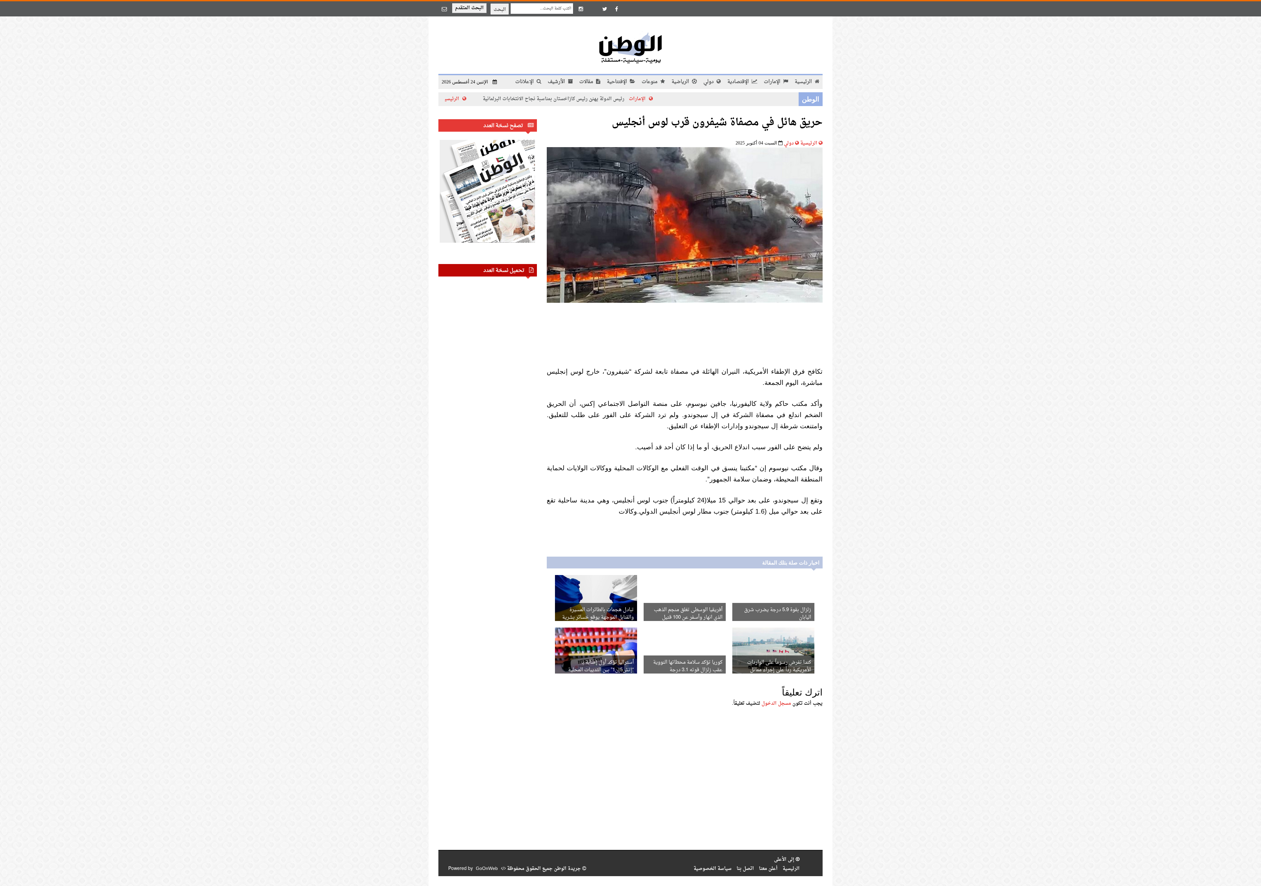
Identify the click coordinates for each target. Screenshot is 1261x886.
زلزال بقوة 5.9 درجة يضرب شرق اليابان (777, 613)
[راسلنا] (444, 8)
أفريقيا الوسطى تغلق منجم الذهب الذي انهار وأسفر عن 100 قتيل (688, 613)
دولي (709, 82)
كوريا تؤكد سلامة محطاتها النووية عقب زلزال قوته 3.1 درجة (687, 666)
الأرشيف (557, 82)
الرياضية (681, 82)
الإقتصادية (738, 82)
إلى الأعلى (785, 859)
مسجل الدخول (776, 703)
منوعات (650, 82)
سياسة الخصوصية (713, 868)
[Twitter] (604, 8)
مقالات (586, 82)
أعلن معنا (768, 868)
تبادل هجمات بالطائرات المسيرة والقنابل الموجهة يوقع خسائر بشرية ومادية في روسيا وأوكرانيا (598, 617)
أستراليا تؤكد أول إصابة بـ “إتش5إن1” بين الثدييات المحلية (601, 666)
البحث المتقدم (469, 8)
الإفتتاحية (617, 82)
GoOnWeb (487, 868)
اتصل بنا (745, 868)
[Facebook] (616, 8)
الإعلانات (525, 82)
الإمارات (773, 82)
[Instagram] (581, 8)
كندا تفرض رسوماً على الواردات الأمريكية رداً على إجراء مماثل (779, 666)
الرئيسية (804, 82)
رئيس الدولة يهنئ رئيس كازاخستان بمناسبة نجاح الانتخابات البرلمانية (606, 99)
